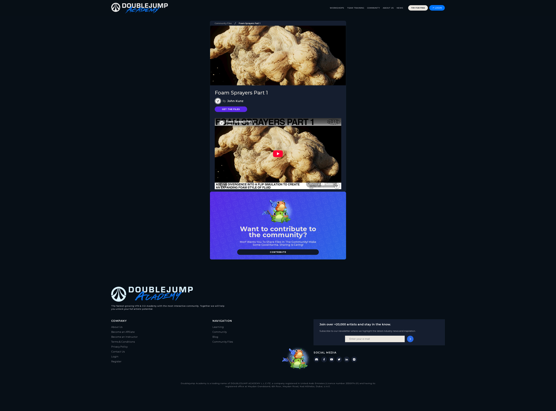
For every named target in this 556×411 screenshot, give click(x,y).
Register (116, 361)
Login (114, 356)
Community (219, 332)
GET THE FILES (231, 109)
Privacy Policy (119, 346)
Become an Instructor (124, 337)
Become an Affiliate (123, 332)
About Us (116, 327)
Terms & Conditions (123, 341)
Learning (218, 327)
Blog (215, 337)
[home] (139, 8)
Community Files (222, 341)
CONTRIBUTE (278, 252)
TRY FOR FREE (418, 8)
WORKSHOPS (337, 8)
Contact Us (118, 351)
